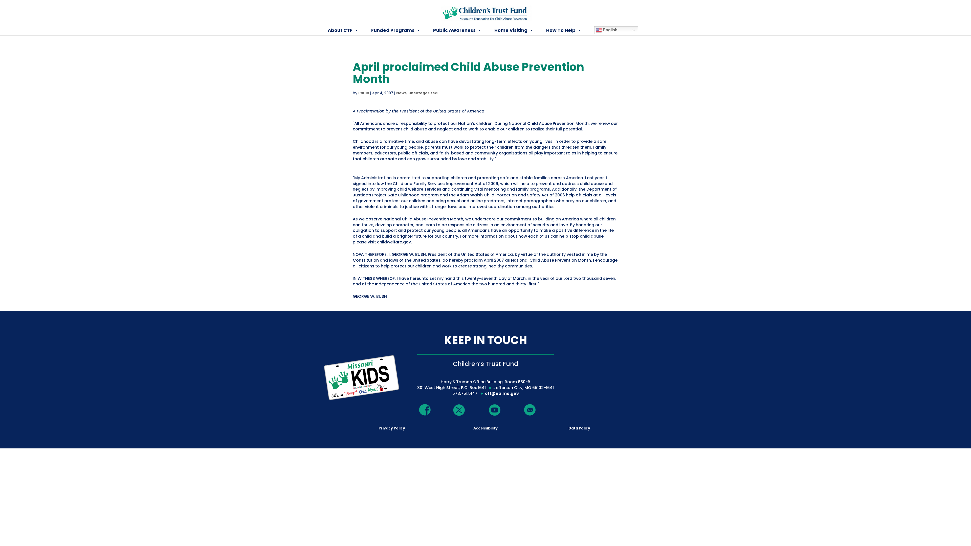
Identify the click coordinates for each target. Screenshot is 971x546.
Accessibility (485, 428)
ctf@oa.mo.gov (502, 393)
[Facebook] (425, 410)
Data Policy (579, 428)
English (609, 30)
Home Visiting (510, 30)
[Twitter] (459, 410)
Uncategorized (422, 93)
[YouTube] (495, 410)
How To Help (561, 30)
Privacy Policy (392, 428)
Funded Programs (392, 30)
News (401, 93)
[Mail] (530, 410)
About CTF (340, 30)
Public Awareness (454, 30)
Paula (363, 93)
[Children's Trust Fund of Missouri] (486, 12)
